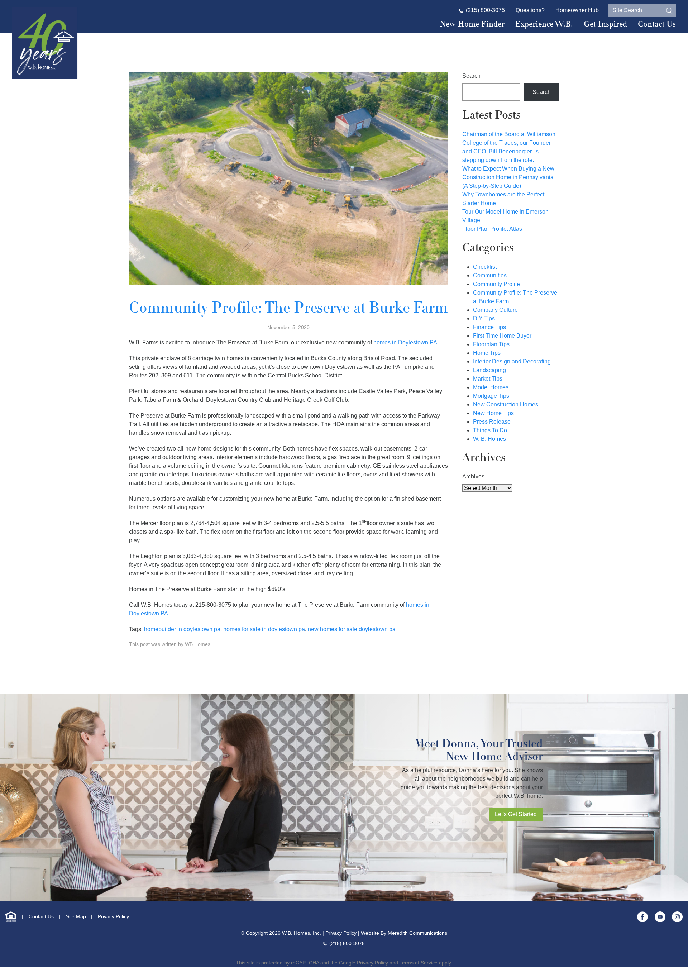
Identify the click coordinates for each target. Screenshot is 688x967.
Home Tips (487, 353)
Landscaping (489, 370)
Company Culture (495, 310)
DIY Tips (484, 318)
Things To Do (490, 430)
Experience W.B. (544, 24)
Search (471, 76)
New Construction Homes (505, 404)
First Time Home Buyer (502, 336)
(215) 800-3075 (485, 10)
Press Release (492, 422)
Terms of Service (419, 963)
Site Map (76, 916)
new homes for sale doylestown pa (352, 629)
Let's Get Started (516, 814)
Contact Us (657, 24)
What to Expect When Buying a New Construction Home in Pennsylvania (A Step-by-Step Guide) (508, 177)
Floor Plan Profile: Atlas (492, 229)
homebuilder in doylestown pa (182, 629)
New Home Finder (472, 24)
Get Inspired (605, 24)
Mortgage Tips (491, 396)
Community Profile (496, 284)
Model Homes (490, 387)
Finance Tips (489, 327)
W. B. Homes (489, 439)
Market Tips (487, 379)
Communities (490, 275)
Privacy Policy (113, 916)
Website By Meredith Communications (404, 933)
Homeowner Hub (577, 10)
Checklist (485, 267)
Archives (473, 476)
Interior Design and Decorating (512, 361)
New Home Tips (493, 413)
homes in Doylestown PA (405, 342)
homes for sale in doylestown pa (264, 629)
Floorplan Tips (491, 344)
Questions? (530, 10)
